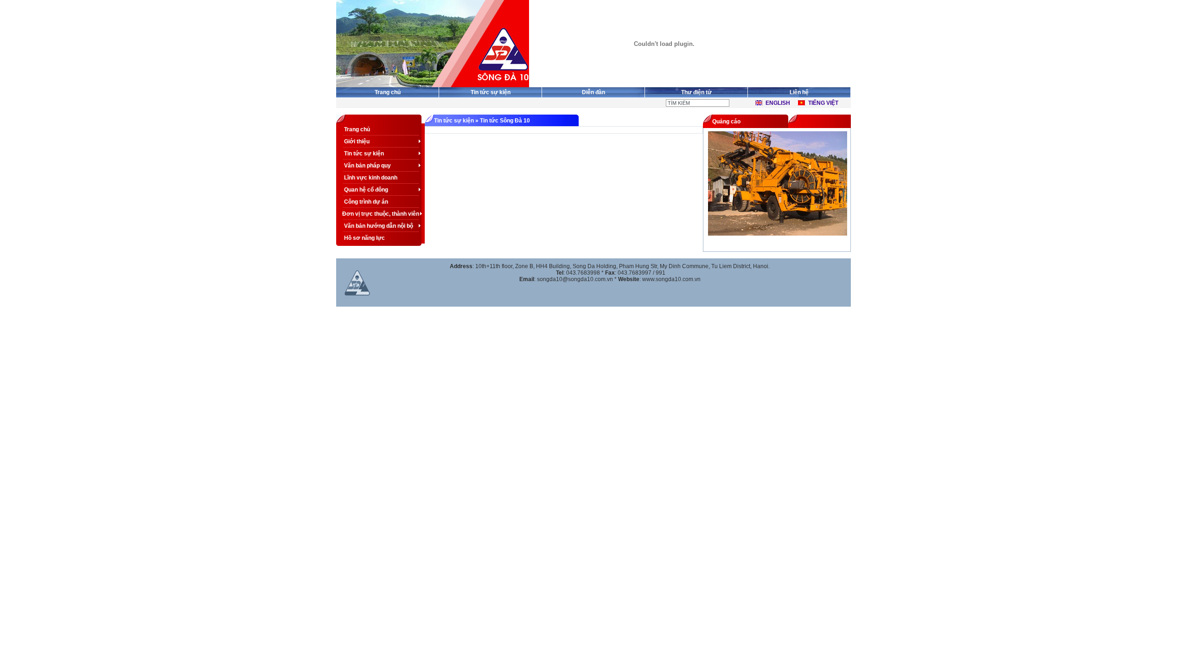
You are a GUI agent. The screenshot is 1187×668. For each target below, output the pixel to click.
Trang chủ (388, 92)
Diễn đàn (593, 92)
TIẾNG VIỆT (823, 103)
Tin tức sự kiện (491, 92)
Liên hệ (799, 92)
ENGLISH (778, 103)
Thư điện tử (696, 92)
